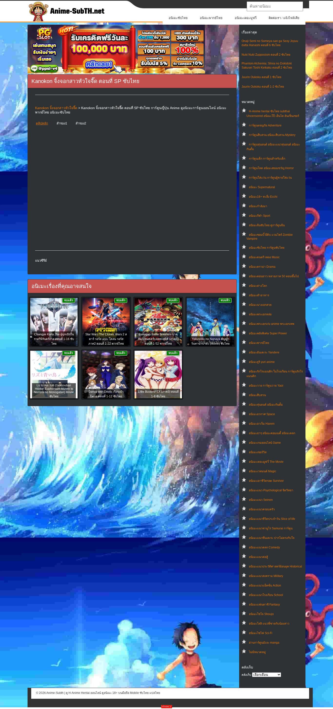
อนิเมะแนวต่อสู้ (258, 557)
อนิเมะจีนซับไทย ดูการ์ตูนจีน (267, 225)
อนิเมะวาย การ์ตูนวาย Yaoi (266, 385)
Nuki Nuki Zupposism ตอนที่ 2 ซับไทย (266, 54)
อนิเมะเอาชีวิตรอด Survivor (266, 481)
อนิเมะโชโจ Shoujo (261, 614)
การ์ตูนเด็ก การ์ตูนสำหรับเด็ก (267, 158)
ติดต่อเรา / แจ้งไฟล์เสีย (284, 18)
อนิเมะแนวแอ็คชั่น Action (265, 585)
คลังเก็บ (246, 675)
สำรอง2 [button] (81, 123)
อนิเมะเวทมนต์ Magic (262, 471)
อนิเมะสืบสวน (257, 395)
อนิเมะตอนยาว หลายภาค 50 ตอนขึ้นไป (274, 276)
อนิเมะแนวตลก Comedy (264, 547)
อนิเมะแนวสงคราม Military (266, 576)
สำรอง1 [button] (62, 123)
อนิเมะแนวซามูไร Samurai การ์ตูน (271, 528)
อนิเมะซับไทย (178, 18)
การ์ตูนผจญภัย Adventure (265, 125)
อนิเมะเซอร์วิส (257, 452)
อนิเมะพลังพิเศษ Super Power (268, 333)
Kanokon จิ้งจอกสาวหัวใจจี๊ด (56, 108)
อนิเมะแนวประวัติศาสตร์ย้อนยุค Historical (275, 566)
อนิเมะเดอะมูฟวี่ (245, 18)
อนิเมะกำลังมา (258, 206)
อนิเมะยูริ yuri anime (262, 362)
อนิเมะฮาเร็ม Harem (261, 423)
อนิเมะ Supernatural (262, 187)
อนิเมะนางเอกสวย (260, 305)
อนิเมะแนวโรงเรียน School (266, 595)
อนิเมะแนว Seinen (261, 500)
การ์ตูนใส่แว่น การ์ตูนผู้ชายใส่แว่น (270, 177)
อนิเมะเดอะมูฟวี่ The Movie (266, 461)
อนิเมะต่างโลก (258, 286)
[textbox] (275, 6)
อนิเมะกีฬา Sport (259, 215)
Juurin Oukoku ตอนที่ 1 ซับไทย (261, 77)
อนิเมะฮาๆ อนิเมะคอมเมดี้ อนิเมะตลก (272, 433)
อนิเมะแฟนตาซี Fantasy (264, 604)
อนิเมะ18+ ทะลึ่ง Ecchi (263, 196)
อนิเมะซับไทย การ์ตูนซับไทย (266, 247)
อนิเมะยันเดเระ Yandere (264, 352)
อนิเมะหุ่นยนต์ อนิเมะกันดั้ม (266, 404)
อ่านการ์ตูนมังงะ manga (264, 642)
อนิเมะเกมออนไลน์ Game (265, 442)
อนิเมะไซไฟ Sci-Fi (260, 633)
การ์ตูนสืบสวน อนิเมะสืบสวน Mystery (272, 135)
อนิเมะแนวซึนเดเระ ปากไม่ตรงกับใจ (271, 538)
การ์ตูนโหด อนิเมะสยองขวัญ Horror (271, 168)
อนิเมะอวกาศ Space (262, 414)
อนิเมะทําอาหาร (259, 295)
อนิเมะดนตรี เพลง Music (264, 257)
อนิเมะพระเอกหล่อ (260, 314)
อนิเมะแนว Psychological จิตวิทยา (271, 490)
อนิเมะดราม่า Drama (262, 266)
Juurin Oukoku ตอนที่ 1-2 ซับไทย (263, 86)
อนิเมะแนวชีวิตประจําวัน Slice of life (272, 519)
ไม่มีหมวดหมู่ (257, 652)
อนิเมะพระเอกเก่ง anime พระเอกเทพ (271, 324)
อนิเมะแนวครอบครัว (262, 509)
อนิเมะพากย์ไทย (211, 18)
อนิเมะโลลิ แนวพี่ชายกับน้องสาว (269, 623)
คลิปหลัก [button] (42, 123)
